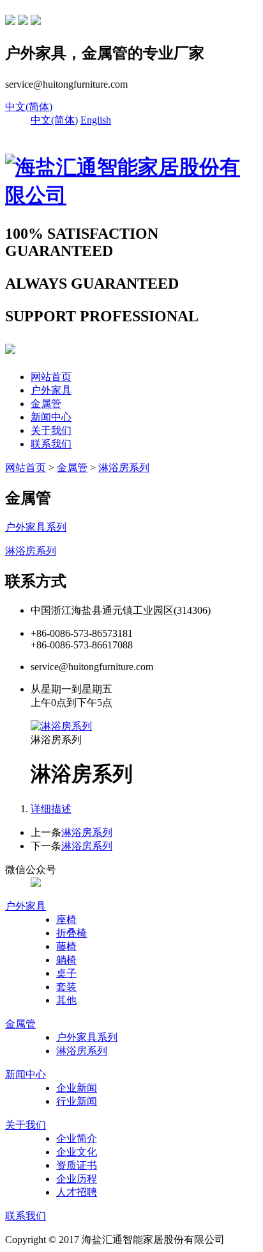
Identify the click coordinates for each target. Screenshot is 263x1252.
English (95, 120)
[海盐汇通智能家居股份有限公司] (131, 195)
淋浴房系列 (123, 467)
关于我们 (51, 430)
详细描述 (51, 808)
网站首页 (51, 376)
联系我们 (51, 443)
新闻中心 (51, 417)
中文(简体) (28, 106)
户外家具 (51, 390)
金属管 (46, 403)
